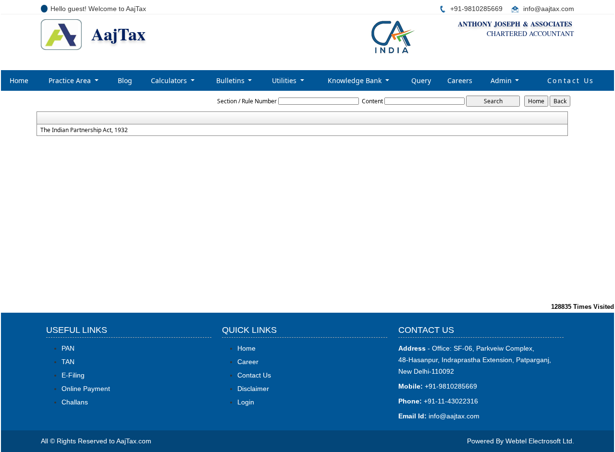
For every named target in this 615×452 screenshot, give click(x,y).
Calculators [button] (170, 80)
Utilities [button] (285, 80)
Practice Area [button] (71, 80)
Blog (125, 80)
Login (245, 402)
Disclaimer (253, 388)
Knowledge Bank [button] (355, 80)
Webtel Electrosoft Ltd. (539, 441)
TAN (68, 362)
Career (247, 362)
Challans (75, 402)
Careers (459, 80)
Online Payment (86, 388)
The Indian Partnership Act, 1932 (84, 130)
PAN (68, 348)
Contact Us (570, 80)
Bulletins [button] (231, 80)
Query (421, 80)
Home (19, 80)
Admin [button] (502, 80)
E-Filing (73, 375)
